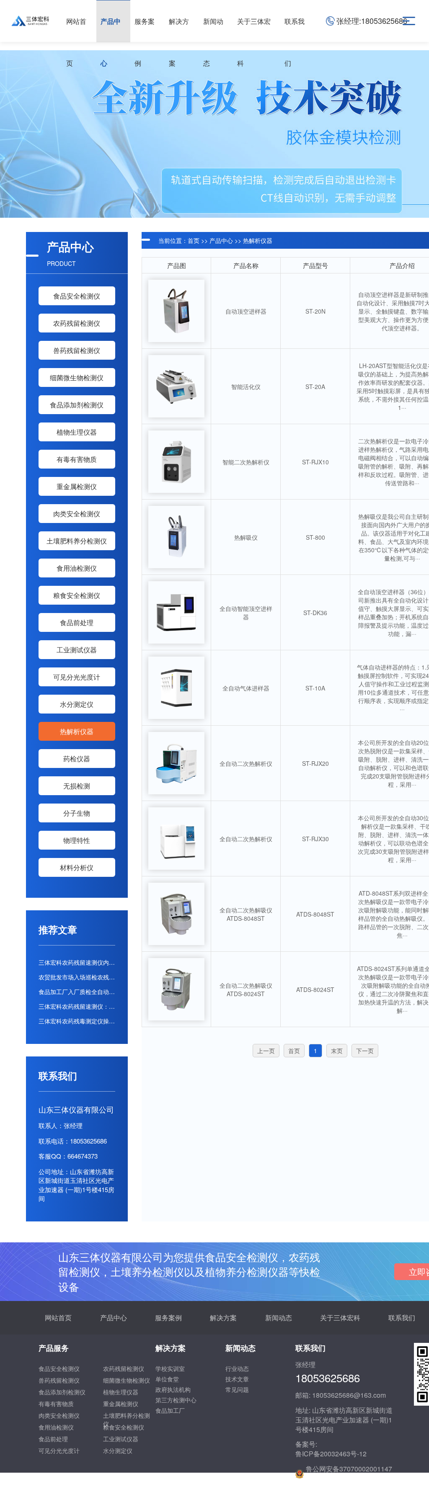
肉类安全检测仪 (76, 513)
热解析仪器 (76, 731)
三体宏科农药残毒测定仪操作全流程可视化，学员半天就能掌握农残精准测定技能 (77, 1021)
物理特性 (76, 840)
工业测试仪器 (77, 649)
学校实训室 (170, 1368)
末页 (337, 1050)
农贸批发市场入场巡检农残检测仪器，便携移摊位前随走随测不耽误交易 (77, 977)
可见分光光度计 (76, 677)
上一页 (266, 1050)
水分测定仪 (76, 704)
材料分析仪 (76, 867)
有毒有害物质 (77, 459)
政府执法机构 (173, 1389)
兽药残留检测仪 (76, 350)
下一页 (365, 1050)
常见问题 (237, 1389)
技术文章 (237, 1379)
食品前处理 (76, 622)
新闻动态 (278, 1317)
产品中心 (221, 240)
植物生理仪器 (77, 432)
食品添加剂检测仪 (76, 405)
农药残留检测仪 (76, 323)
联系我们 (401, 1317)
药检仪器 (76, 758)
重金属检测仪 (77, 486)
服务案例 (168, 1317)
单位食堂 (167, 1379)
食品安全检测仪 (76, 296)
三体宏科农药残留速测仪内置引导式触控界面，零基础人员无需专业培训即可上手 (77, 962)
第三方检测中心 (175, 1400)
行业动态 (237, 1368)
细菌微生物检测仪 (76, 377)
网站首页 (58, 1317)
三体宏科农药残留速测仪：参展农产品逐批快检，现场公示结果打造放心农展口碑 (77, 1006)
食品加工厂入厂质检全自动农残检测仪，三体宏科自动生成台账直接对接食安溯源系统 (77, 991)
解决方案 (223, 1317)
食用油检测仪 (77, 568)
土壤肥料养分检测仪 (77, 541)
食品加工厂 (170, 1410)
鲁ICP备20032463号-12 (331, 1453)
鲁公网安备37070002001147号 (349, 1473)
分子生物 (76, 813)
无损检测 (76, 786)
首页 (193, 240)
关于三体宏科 (340, 1317)
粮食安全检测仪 (76, 595)
